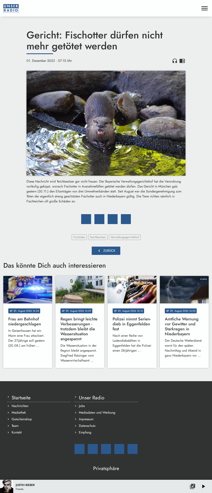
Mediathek (19, 412)
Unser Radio (91, 397)
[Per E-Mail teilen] (126, 219)
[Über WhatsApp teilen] (113, 219)
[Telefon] (119, 449)
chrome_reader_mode (182, 61)
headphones (175, 61)
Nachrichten (20, 405)
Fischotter (79, 237)
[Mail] (79, 449)
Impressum (86, 419)
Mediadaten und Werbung (97, 412)
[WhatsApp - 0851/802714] (132, 449)
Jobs (82, 405)
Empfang (85, 432)
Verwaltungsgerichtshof (125, 237)
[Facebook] (93, 449)
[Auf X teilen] (99, 219)
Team (15, 425)
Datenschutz (87, 425)
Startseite (21, 397)
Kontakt (17, 432)
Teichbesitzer (98, 237)
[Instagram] (106, 449)
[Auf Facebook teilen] (86, 219)
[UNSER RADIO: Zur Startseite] (101, 8)
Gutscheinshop (22, 419)
